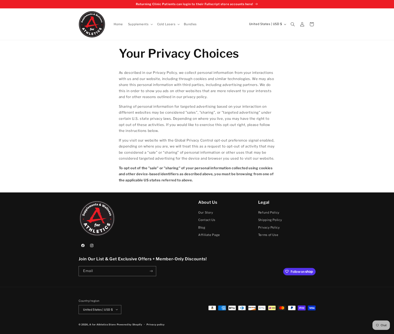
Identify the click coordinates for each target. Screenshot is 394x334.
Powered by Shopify (129, 324)
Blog (201, 227)
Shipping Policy (270, 220)
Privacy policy (156, 324)
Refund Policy (268, 212)
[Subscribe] (151, 271)
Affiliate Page (209, 235)
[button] (140, 24)
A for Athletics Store (102, 324)
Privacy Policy (269, 227)
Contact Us (206, 220)
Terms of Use (268, 235)
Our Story (205, 212)
